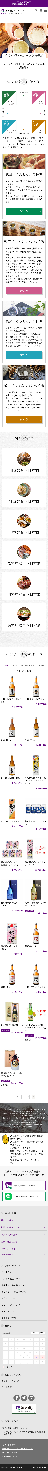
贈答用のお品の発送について (14, 1285)
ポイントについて (9, 1311)
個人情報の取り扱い (10, 1452)
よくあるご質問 (8, 1318)
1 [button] (17, 1097)
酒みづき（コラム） (10, 1381)
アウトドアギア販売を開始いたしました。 (24, 3)
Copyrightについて (9, 1456)
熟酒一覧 (24, 290)
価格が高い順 (30, 665)
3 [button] (28, 1097)
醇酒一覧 (24, 419)
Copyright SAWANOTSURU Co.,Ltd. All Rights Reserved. (24, 1467)
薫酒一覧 (24, 211)
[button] (12, 1097)
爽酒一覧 (24, 355)
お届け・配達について (11, 1279)
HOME (3, 14)
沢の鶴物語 (6, 1387)
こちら (26, 1428)
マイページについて (10, 1305)
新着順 (41, 665)
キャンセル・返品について (13, 1292)
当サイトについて (9, 1445)
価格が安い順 (18, 665)
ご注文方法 (6, 1272)
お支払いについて (9, 1298)
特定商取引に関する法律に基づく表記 (17, 1449)
